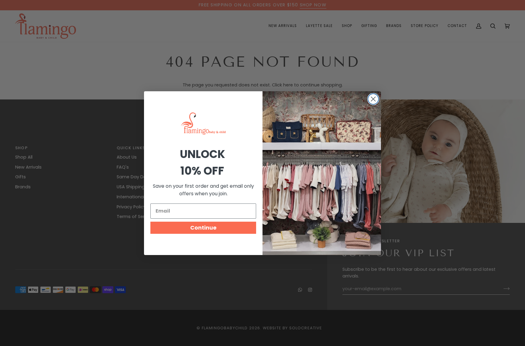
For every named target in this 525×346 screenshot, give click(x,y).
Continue (203, 227)
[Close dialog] (373, 99)
